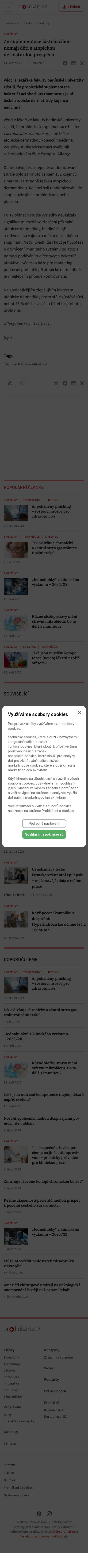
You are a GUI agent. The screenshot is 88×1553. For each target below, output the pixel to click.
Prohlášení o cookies (58, 811)
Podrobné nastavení (44, 823)
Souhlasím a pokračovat (44, 834)
